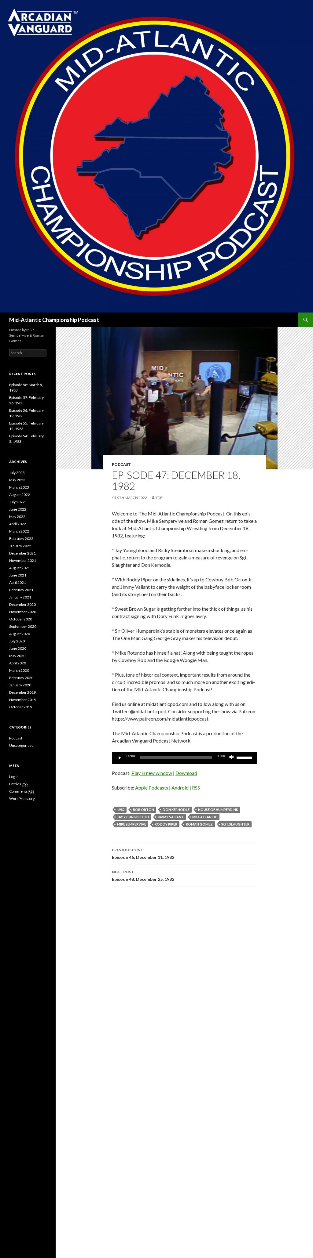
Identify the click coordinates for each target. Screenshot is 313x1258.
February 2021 (21, 589)
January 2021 (20, 597)
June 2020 (17, 648)
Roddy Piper (166, 824)
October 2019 (20, 707)
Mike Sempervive (131, 824)
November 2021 (22, 560)
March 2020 (19, 670)
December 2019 (22, 692)
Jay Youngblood (133, 817)
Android (180, 787)
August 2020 (19, 633)
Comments (21, 791)
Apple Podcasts (151, 787)
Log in (14, 776)
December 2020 (22, 604)
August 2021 (19, 568)
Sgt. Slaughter (235, 824)
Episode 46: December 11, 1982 (143, 854)
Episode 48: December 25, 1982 (143, 875)
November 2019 (22, 699)
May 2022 (17, 516)
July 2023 (17, 472)
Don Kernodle (176, 810)
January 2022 (20, 546)
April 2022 (17, 524)
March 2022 (19, 531)
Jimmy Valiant (171, 817)
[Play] (120, 758)
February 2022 (21, 538)
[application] (184, 758)
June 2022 (17, 509)
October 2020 (20, 619)
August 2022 (19, 494)
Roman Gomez (199, 824)
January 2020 (20, 685)
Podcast (121, 464)
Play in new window (151, 773)
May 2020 (17, 655)
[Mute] (232, 758)
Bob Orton (143, 810)
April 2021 (17, 582)
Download (186, 773)
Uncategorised (21, 745)
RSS (196, 787)
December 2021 (22, 553)
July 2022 (17, 502)
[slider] (245, 757)
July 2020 (17, 641)
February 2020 (21, 677)
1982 (120, 810)
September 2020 (22, 626)
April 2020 (17, 663)
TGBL (160, 497)
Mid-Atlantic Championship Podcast (54, 319)
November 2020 (22, 611)
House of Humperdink (218, 810)
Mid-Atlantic (204, 817)
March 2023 (19, 487)
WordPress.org (22, 798)
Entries (18, 784)
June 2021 (17, 575)
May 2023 (17, 480)
